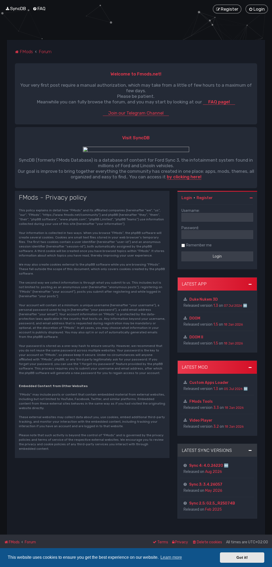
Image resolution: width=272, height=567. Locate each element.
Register (205, 198)
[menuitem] (15, 8)
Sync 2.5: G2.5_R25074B (212, 503)
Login (186, 198)
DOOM (194, 318)
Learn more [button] (171, 557)
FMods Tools (201, 401)
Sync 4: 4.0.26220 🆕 (208, 465)
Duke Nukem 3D (203, 299)
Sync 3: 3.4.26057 (205, 484)
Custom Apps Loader (209, 382)
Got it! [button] (242, 557)
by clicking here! (184, 176)
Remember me (199, 245)
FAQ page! (219, 101)
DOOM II (196, 337)
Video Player (200, 420)
